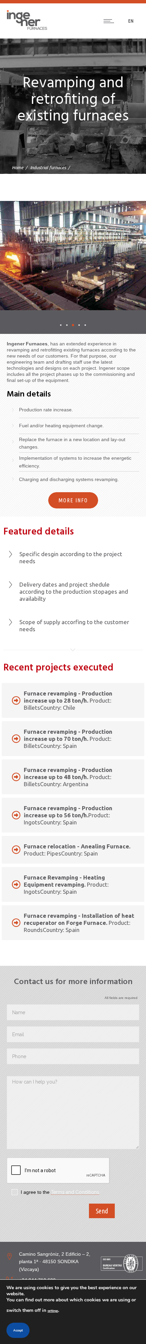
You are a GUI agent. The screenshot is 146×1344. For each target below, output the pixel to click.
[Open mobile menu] (110, 21)
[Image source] (122, 1263)
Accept (18, 1330)
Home (17, 167)
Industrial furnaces (48, 167)
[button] (60, 325)
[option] (73, 255)
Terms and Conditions (75, 1192)
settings (53, 1311)
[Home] (27, 28)
